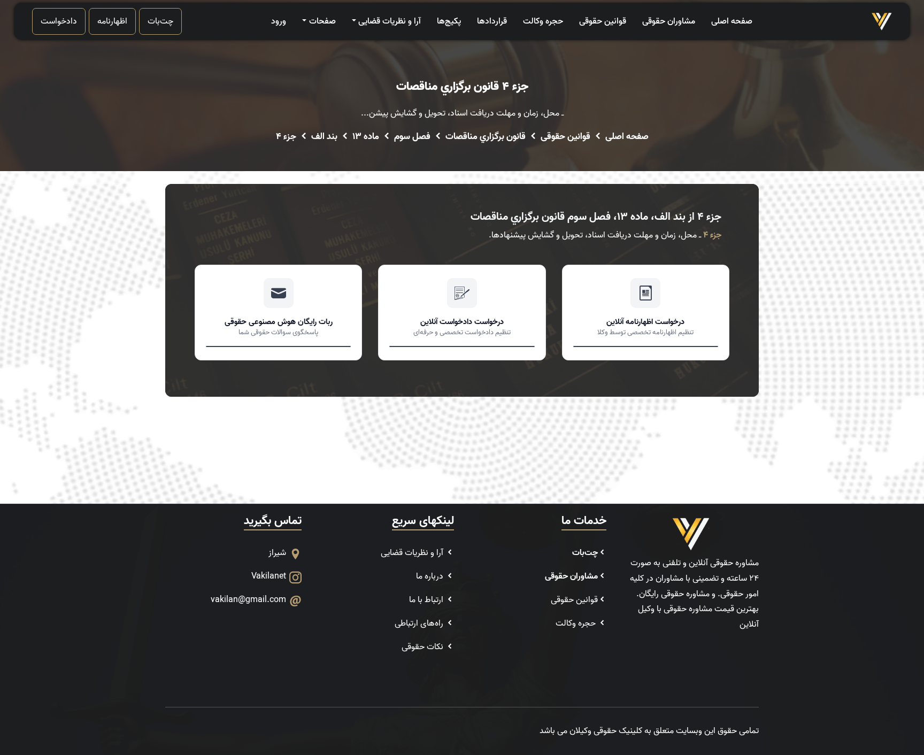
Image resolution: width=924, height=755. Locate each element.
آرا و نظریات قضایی (389, 21)
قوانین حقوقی (602, 21)
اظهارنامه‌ (112, 21)
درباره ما (430, 576)
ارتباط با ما (427, 600)
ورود (278, 21)
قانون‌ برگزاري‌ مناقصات (485, 137)
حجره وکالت (543, 21)
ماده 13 (365, 137)
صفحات (322, 21)
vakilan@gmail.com (248, 600)
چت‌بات (160, 21)
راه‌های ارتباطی (420, 623)
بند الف (324, 137)
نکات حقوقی (423, 647)
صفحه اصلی (731, 21)
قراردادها (492, 21)
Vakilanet (268, 576)
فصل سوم (412, 137)
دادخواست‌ (59, 21)
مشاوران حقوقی (668, 21)
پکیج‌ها (449, 21)
